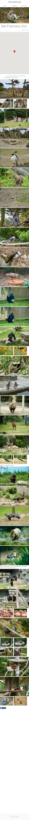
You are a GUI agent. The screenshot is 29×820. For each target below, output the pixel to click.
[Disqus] (14, 727)
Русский (24, 6)
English (14, 6)
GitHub (17, 817)
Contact (13, 817)
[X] (3, 708)
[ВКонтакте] (1, 708)
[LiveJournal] (5, 708)
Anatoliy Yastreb (16, 816)
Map (5, 6)
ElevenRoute (14, 2)
